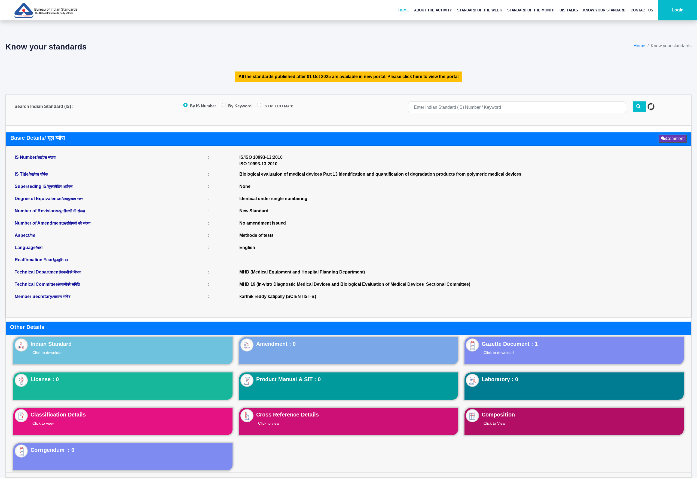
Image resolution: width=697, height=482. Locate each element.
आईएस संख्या (47, 157)
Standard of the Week (479, 10)
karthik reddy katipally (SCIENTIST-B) (277, 296)
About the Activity (433, 10)
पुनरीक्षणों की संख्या (72, 211)
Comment (675, 138)
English (247, 247)
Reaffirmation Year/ (42, 259)
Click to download (47, 352)
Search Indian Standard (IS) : (44, 106)
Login (678, 10)
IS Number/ (35, 157)
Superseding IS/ (43, 186)
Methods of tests (256, 235)
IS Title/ (31, 174)
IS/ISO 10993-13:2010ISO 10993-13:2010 (261, 160)
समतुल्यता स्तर (73, 199)
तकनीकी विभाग (71, 272)
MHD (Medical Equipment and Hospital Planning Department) (302, 272)
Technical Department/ (48, 272)
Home (403, 10)
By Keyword (240, 106)
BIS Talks (569, 10)
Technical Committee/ (47, 284)
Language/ (28, 247)
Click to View (494, 423)
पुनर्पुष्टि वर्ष (61, 260)
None (244, 186)
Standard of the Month (530, 10)
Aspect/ (25, 235)
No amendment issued (262, 223)
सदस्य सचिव (62, 296)
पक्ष (32, 235)
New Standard (253, 211)
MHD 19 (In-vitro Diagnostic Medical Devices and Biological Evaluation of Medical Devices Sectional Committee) (354, 284)
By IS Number (203, 106)
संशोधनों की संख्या (78, 223)
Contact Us (642, 10)
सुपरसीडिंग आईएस (60, 186)
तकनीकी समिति (69, 284)
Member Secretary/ (43, 296)
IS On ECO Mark (278, 106)
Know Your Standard (604, 10)
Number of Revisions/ (50, 211)
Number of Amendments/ (52, 223)
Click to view (43, 423)
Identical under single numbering (273, 198)
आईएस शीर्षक (39, 174)
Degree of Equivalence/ (49, 198)
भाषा (39, 247)
